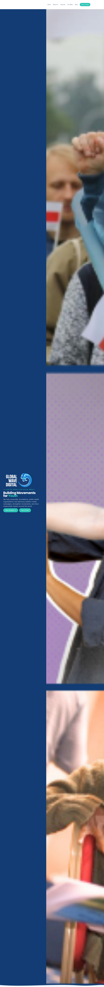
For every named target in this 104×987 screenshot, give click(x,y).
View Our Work (10, 510)
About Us (55, 4)
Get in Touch (85, 4)
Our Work (70, 4)
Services (62, 4)
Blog (76, 4)
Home (49, 4)
